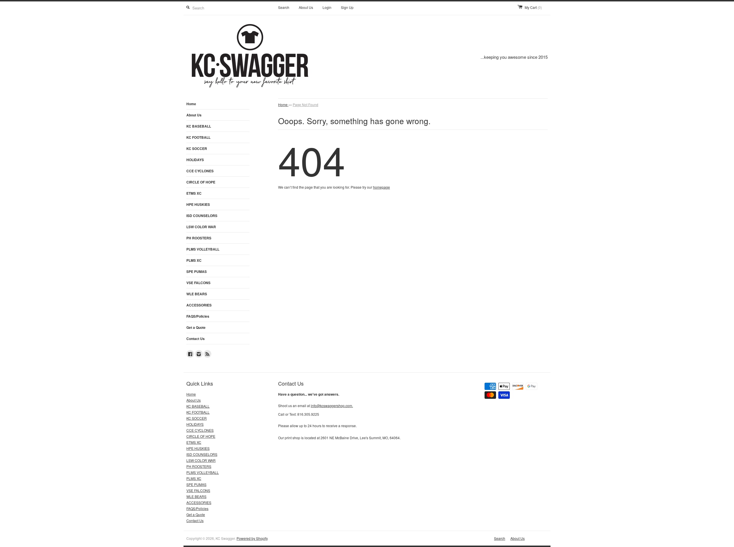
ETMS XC (194, 193)
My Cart (533, 7)
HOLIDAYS (195, 159)
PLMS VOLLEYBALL (202, 249)
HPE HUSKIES (198, 204)
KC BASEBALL (198, 126)
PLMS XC (194, 260)
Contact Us (195, 338)
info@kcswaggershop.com (332, 405)
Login (327, 7)
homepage (381, 187)
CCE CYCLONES (200, 170)
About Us (306, 7)
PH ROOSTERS (198, 238)
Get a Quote (196, 327)
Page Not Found (305, 104)
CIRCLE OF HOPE (200, 182)
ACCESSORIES (199, 305)
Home (191, 103)
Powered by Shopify (252, 538)
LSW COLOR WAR (201, 226)
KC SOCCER (196, 148)
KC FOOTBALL (198, 137)
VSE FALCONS (198, 282)
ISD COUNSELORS (201, 215)
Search (283, 7)
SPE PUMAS (196, 271)
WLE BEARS (196, 293)
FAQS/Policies (197, 316)
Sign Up (347, 7)
